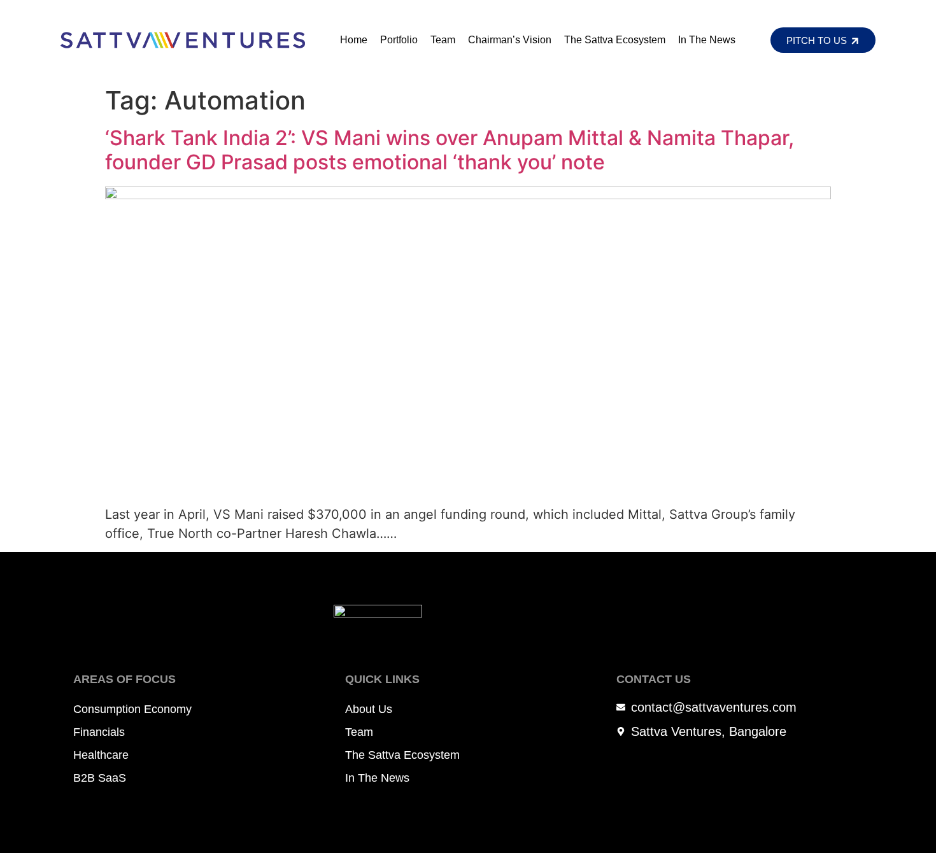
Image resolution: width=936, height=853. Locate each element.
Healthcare (101, 755)
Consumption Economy (132, 709)
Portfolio (399, 39)
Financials (99, 732)
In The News (706, 39)
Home (353, 39)
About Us (368, 709)
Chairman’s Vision (509, 39)
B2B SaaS (99, 778)
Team (442, 39)
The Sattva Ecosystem (614, 39)
